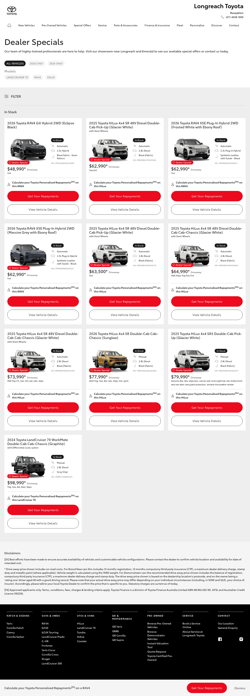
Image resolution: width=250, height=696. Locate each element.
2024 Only (56, 63)
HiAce (81, 637)
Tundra (81, 632)
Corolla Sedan (15, 637)
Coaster (82, 641)
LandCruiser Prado (53, 637)
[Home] (9, 25)
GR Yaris (117, 626)
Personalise (197, 25)
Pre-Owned (155, 615)
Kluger (46, 659)
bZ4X (45, 628)
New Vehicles (26, 25)
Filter (16, 96)
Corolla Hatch (15, 628)
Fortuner (47, 645)
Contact (234, 25)
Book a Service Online (191, 625)
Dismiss (239, 688)
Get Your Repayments (43, 196)
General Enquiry (228, 628)
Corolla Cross (50, 654)
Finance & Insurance (157, 25)
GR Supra (118, 640)
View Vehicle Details (43, 209)
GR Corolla (119, 635)
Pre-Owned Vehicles (54, 25)
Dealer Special (20, 162)
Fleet (180, 25)
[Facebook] (220, 639)
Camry (11, 632)
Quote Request (156, 651)
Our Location (226, 623)
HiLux (51, 77)
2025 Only (36, 63)
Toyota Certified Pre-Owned (160, 657)
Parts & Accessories (126, 25)
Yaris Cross (48, 650)
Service (102, 25)
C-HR (45, 641)
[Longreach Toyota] (12, 10)
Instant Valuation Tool (158, 645)
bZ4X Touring (50, 632)
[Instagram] (241, 639)
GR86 (115, 631)
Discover (216, 25)
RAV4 (37, 77)
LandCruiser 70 (17, 77)
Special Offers (82, 25)
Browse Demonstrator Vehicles (156, 635)
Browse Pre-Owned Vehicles (159, 625)
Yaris (9, 623)
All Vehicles (15, 63)
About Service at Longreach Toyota (193, 633)
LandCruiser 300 (52, 663)
